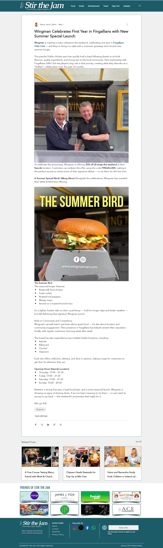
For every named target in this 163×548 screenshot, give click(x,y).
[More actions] (127, 24)
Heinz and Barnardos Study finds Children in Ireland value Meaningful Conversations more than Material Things (122, 474)
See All (138, 441)
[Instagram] (74, 527)
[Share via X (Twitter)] (42, 424)
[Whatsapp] (93, 527)
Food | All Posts (41, 416)
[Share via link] (54, 424)
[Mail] (104, 527)
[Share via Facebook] (35, 424)
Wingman (40, 409)
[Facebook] (87, 527)
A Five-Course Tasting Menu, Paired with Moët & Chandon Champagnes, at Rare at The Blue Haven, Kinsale (40, 474)
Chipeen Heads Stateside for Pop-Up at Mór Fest (81, 474)
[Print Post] (60, 424)
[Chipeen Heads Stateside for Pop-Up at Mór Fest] (81, 456)
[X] (81, 527)
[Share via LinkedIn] (48, 424)
